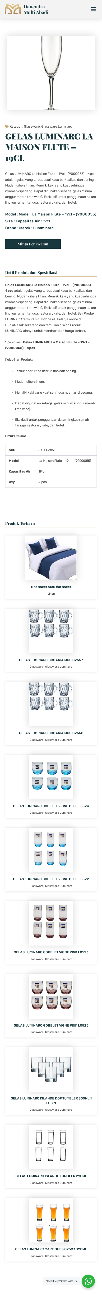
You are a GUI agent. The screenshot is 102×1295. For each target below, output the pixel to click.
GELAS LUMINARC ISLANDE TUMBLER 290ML (51, 1176)
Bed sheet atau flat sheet (51, 587)
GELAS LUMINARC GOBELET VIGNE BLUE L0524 (51, 806)
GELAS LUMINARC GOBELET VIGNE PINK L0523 (51, 952)
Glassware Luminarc (56, 126)
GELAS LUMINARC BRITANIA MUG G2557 (51, 660)
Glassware (32, 126)
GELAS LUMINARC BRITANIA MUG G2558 (51, 733)
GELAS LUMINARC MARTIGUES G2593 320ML (51, 1249)
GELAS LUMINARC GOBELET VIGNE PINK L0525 (51, 1025)
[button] (93, 9)
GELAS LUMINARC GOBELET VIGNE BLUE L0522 (51, 879)
